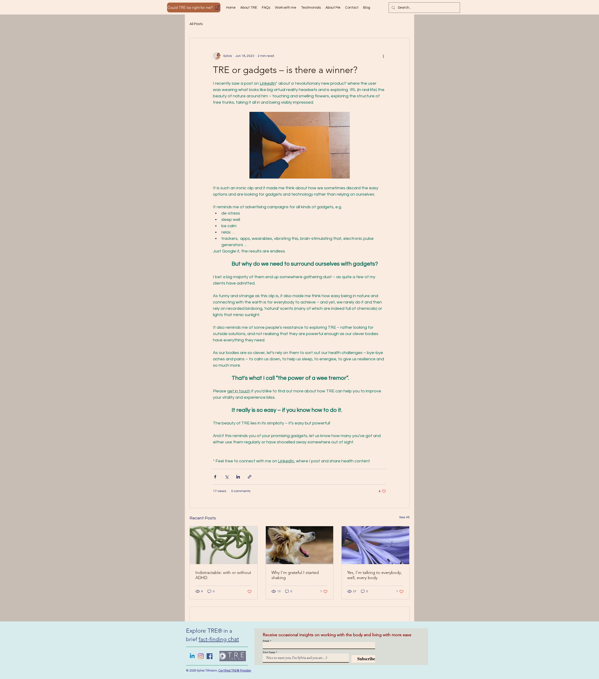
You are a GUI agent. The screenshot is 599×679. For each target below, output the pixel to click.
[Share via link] (249, 477)
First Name (269, 652)
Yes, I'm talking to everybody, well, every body (374, 575)
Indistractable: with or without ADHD (223, 575)
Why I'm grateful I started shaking (295, 575)
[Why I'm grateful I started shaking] (299, 545)
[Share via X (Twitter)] (226, 477)
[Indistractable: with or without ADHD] (223, 545)
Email (266, 640)
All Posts (196, 24)
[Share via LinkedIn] (238, 477)
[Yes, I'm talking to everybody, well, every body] (375, 545)
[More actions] (383, 56)
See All (404, 517)
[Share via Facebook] (215, 477)
